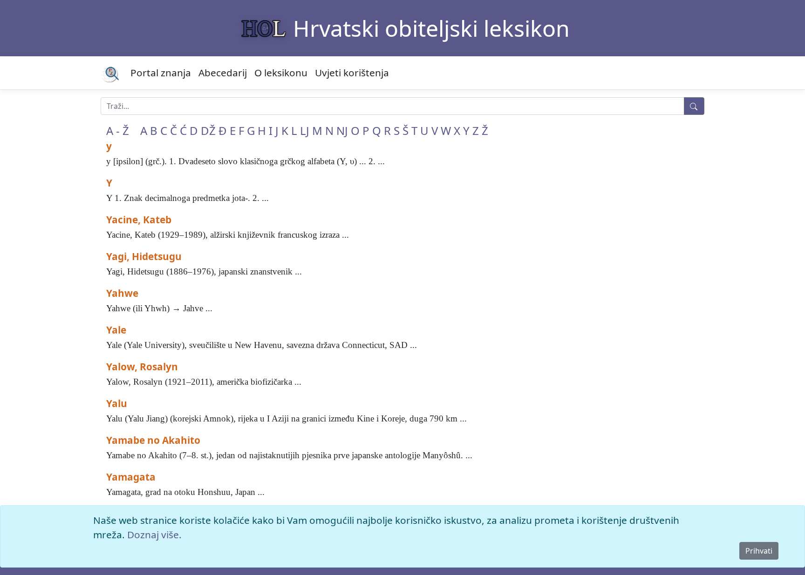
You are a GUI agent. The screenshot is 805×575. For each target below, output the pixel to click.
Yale (116, 329)
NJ (342, 130)
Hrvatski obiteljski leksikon (431, 28)
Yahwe (122, 293)
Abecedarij (222, 72)
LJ (304, 130)
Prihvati (758, 551)
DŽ (208, 130)
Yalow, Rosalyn (142, 366)
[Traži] (694, 106)
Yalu (116, 403)
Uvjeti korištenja (352, 72)
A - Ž (117, 130)
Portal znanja (160, 72)
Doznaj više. (154, 534)
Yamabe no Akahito (153, 440)
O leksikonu (280, 72)
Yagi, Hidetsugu (144, 256)
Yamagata (131, 476)
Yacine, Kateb (138, 219)
